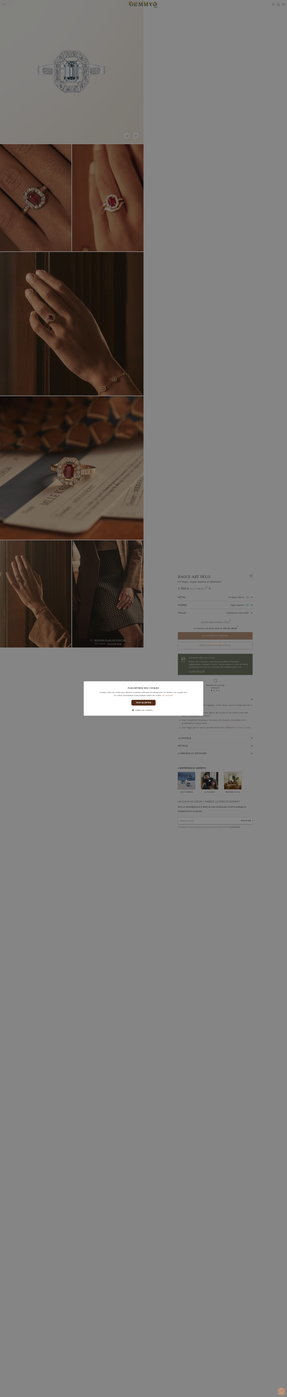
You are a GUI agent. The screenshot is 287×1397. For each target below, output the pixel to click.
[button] (143, 710)
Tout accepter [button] (143, 702)
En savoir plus (167, 695)
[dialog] (143, 698)
